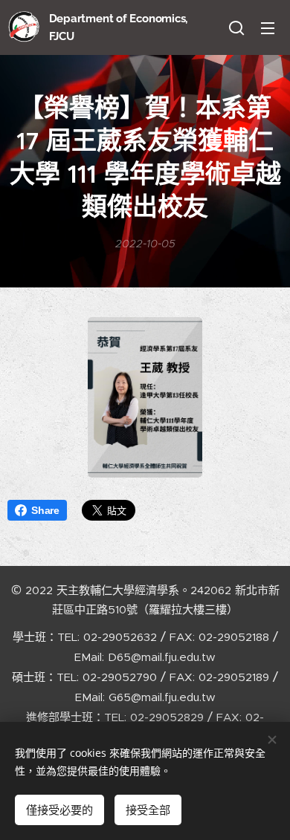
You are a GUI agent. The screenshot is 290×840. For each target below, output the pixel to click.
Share (45, 510)
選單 (268, 27)
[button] (236, 27)
